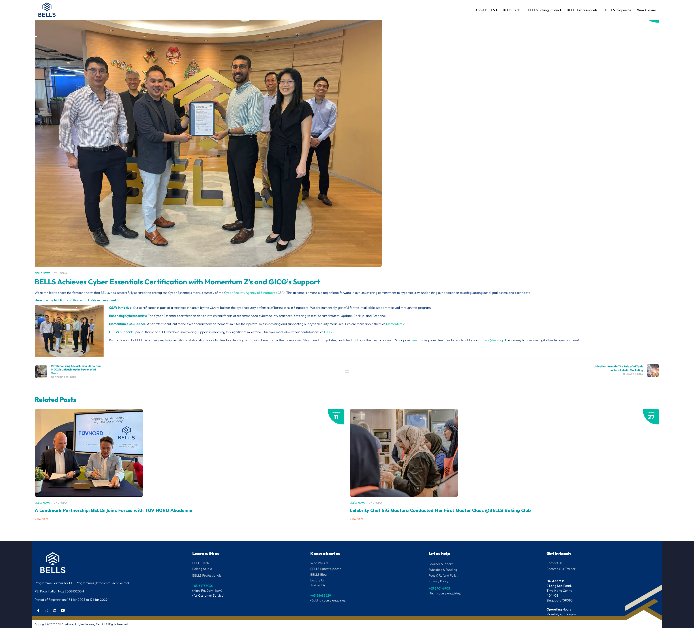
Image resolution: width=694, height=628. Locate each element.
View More (41, 518)
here (414, 340)
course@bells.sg (491, 340)
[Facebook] (38, 610)
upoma (62, 273)
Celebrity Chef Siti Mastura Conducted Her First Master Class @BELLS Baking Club (440, 510)
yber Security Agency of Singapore (251, 293)
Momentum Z (395, 324)
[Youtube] (62, 610)
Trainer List (318, 585)
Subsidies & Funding (443, 570)
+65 (439, 588)
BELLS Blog (318, 574)
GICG (328, 332)
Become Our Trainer (561, 569)
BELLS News (42, 273)
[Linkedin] (54, 610)
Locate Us (317, 580)
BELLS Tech (200, 563)
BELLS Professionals (206, 575)
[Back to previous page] (347, 371)
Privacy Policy (438, 581)
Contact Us (554, 563)
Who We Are (319, 563)
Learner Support (441, 564)
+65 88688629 (320, 595)
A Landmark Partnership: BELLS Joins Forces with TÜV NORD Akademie (113, 510)
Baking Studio (202, 569)
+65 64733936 (202, 586)
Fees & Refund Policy (443, 575)
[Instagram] (46, 610)
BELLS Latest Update (325, 569)
